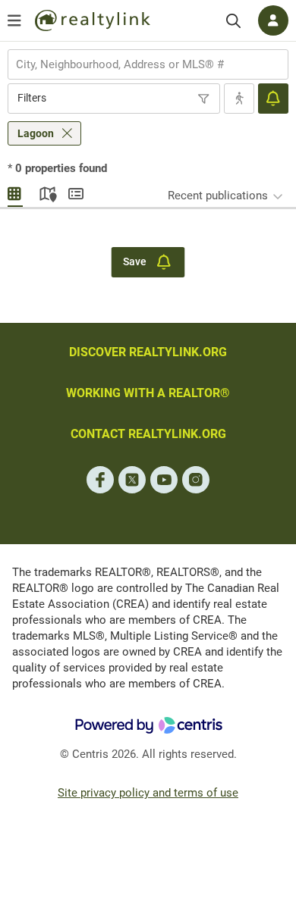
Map (45, 192)
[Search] (233, 21)
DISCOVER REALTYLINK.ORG (148, 352)
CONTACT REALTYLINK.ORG (148, 434)
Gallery (15, 192)
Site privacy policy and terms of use (148, 793)
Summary (75, 192)
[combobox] (148, 64)
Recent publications (218, 195)
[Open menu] (14, 20)
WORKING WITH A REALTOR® (148, 393)
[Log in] (273, 20)
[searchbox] (138, 64)
